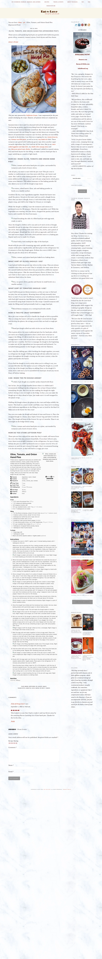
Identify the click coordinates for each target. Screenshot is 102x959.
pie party (42, 688)
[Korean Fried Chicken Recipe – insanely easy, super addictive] (82, 455)
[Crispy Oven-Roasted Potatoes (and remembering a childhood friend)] (76, 507)
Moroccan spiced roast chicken (20, 149)
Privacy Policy (67, 789)
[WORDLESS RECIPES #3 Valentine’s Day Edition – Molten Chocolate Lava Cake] (76, 653)
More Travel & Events (82, 602)
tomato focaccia (52, 137)
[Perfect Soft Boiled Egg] (82, 417)
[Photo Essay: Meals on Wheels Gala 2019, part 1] (82, 593)
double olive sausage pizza (40, 147)
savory (40, 686)
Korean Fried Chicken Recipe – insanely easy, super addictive (81, 458)
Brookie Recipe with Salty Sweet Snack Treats (82, 381)
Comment (12, 747)
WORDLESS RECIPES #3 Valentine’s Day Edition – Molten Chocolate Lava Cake (76, 657)
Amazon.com (86, 673)
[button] (47, 478)
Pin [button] (53, 476)
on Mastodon (82, 30)
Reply (13, 721)
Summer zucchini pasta (18, 139)
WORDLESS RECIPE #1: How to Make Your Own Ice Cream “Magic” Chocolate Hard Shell (76, 631)
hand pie (28, 688)
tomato (48, 688)
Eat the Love (47, 789)
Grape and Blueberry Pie (87, 487)
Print (48, 476)
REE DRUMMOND (79, 131)
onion (37, 688)
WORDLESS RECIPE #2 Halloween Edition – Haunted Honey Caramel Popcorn (88, 633)
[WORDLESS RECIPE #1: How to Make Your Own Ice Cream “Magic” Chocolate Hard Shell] (76, 627)
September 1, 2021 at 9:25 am (20, 707)
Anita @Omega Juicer (18, 704)
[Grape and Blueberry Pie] (88, 484)
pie (36, 686)
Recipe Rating (13, 741)
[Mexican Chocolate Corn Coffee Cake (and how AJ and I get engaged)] (76, 484)
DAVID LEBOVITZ (79, 166)
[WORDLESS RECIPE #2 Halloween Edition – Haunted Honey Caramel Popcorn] (88, 630)
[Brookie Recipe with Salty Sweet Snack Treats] (82, 379)
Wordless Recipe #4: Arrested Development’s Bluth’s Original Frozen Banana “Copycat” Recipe (88, 658)
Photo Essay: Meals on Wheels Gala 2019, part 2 (82, 557)
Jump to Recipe (13, 42)
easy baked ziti (43, 139)
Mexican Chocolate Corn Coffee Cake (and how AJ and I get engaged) (76, 488)
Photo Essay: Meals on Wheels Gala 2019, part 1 (82, 595)
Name (11, 765)
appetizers (32, 686)
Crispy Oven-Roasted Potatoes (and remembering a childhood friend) (76, 511)
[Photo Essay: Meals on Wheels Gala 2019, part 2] (82, 555)
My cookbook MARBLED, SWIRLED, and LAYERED (88, 510)
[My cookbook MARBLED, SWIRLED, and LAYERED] (88, 507)
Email (11, 771)
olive (33, 688)
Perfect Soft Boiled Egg (77, 419)
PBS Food (88, 315)
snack (45, 686)
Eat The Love (51, 12)
